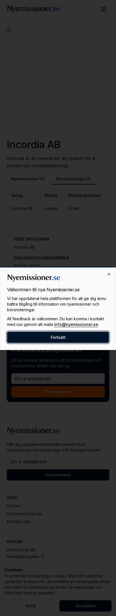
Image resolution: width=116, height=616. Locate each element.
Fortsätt (58, 337)
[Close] (109, 274)
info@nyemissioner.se (76, 324)
